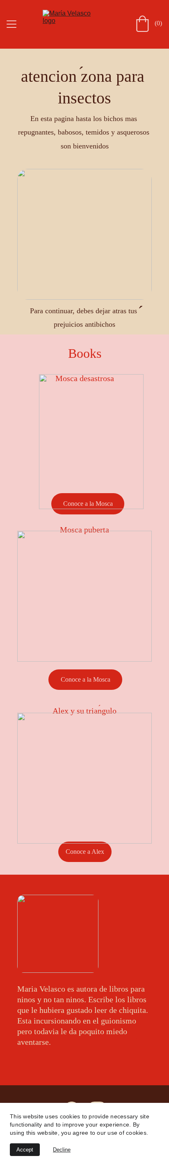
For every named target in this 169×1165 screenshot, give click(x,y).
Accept (24, 1150)
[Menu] (11, 24)
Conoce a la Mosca (85, 679)
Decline (62, 1150)
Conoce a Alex (85, 851)
